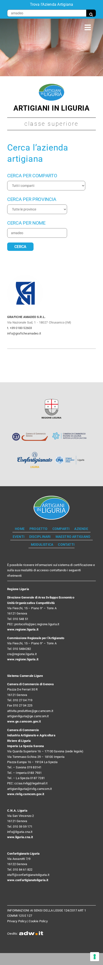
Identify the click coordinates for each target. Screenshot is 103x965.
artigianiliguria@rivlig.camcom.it (29, 789)
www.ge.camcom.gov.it (24, 721)
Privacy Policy (17, 921)
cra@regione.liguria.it (22, 654)
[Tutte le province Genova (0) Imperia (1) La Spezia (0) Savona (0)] (37, 209)
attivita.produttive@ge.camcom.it (30, 711)
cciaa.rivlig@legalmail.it (30, 783)
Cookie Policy (38, 921)
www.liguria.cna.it (20, 837)
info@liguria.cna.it (20, 832)
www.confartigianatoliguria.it (27, 880)
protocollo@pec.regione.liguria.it (36, 624)
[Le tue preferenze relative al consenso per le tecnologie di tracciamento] (94, 956)
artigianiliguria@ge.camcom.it (28, 716)
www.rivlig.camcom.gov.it (25, 794)
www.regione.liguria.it (22, 629)
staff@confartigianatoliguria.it (28, 875)
